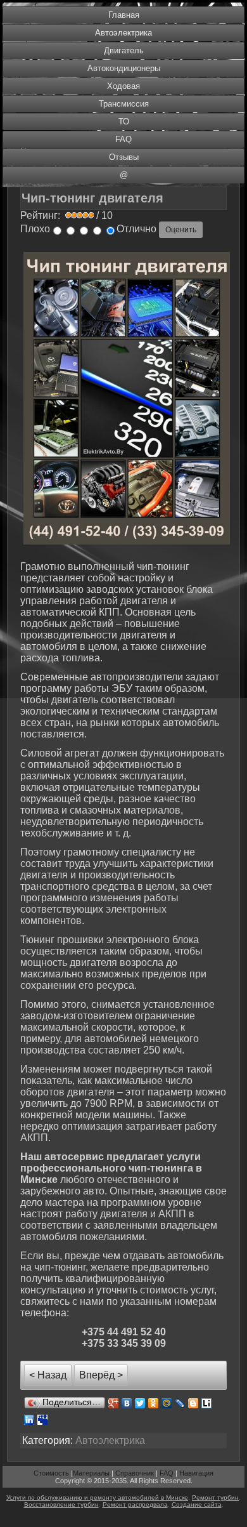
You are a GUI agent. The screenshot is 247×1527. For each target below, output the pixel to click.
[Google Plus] (113, 1403)
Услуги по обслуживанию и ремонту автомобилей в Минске (97, 1497)
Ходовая (123, 86)
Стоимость (51, 1473)
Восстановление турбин (61, 1504)
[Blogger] (193, 1403)
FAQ (123, 139)
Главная (123, 15)
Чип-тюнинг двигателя (92, 198)
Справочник (134, 1473)
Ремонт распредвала (135, 1504)
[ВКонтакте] (127, 1403)
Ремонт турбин (215, 1497)
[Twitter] (140, 1403)
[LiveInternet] (206, 1403)
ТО (123, 121)
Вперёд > (101, 1375)
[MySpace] (42, 1419)
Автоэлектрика (123, 32)
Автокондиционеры (123, 68)
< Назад (47, 1375)
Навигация (196, 1473)
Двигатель (124, 50)
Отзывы (124, 157)
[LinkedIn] (29, 1419)
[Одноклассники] (153, 1403)
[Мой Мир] (167, 1403)
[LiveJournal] (180, 1403)
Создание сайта (197, 1504)
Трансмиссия (124, 104)
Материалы (91, 1473)
